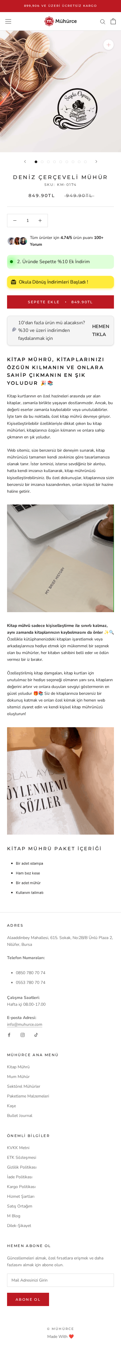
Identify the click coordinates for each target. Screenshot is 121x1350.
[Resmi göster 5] (60, 161)
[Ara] (102, 21)
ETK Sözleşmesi (21, 1157)
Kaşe (11, 1106)
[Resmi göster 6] (66, 161)
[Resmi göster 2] (42, 161)
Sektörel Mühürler (23, 1086)
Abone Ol (28, 1299)
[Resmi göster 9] (85, 161)
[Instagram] (23, 1034)
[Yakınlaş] (108, 45)
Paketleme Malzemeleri (28, 1096)
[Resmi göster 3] (48, 161)
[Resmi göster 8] (79, 161)
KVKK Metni (18, 1148)
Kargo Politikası (21, 1187)
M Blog (13, 1216)
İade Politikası (19, 1177)
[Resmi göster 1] (36, 161)
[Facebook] (9, 1034)
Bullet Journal (19, 1115)
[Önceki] (25, 161)
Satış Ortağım (19, 1206)
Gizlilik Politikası (21, 1167)
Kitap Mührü (18, 1067)
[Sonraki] (96, 161)
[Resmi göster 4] (54, 161)
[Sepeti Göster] (113, 21)
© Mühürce (60, 1329)
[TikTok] (36, 1034)
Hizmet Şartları (20, 1196)
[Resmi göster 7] (73, 161)
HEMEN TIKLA (100, 330)
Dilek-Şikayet (19, 1225)
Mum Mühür (18, 1076)
